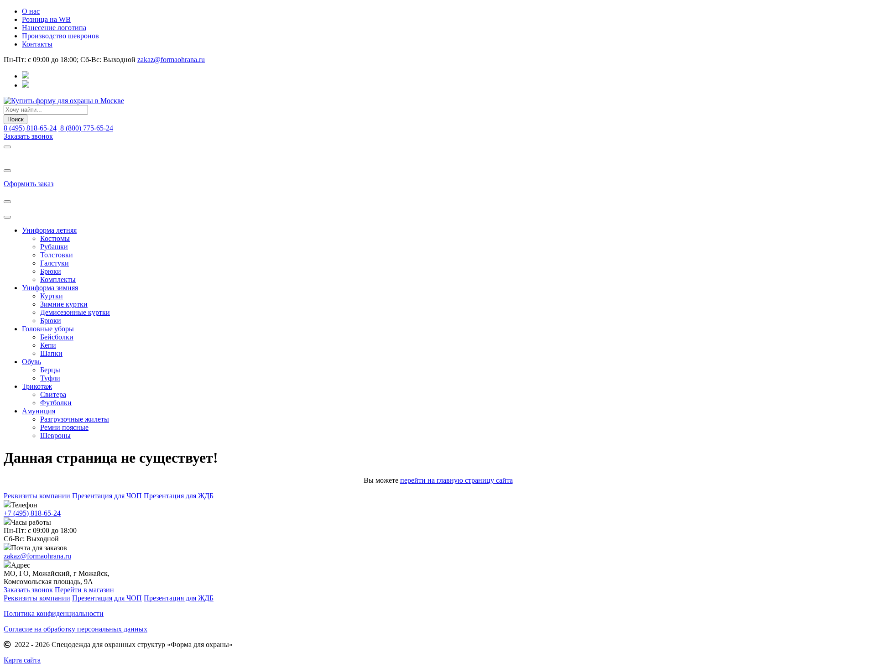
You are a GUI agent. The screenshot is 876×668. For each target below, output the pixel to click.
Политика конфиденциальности (54, 613)
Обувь (31, 361)
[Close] (7, 147)
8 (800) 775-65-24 (85, 128)
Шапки (51, 353)
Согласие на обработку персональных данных (75, 629)
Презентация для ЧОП (107, 496)
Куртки (51, 296)
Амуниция (38, 411)
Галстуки (54, 263)
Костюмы (55, 238)
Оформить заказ (28, 184)
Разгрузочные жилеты (74, 419)
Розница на (46, 19)
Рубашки (54, 246)
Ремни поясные (64, 427)
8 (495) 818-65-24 (30, 128)
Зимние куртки (64, 304)
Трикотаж (37, 386)
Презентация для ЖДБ (179, 496)
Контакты (37, 44)
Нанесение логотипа (54, 27)
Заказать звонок (28, 136)
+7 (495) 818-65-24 (32, 513)
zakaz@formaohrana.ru (171, 59)
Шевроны (55, 435)
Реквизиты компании (37, 496)
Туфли (50, 378)
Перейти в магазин (84, 590)
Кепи (48, 345)
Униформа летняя (49, 230)
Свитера (53, 394)
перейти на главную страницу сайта (456, 480)
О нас (31, 11)
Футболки (56, 403)
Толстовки (56, 255)
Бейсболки (56, 337)
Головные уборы (48, 329)
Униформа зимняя (50, 288)
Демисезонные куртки (75, 312)
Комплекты (58, 279)
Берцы (50, 370)
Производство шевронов (60, 36)
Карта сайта (22, 660)
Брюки (50, 271)
